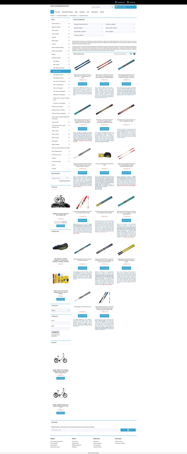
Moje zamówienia (98, 443)
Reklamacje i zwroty (55, 446)
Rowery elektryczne (56, 23)
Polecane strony (118, 441)
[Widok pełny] (134, 54)
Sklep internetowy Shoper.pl (93, 452)
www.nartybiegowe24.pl (59, 6)
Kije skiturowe (55, 141)
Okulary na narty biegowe (57, 106)
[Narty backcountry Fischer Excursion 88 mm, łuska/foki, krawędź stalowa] (104, 202)
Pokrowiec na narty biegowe (59, 103)
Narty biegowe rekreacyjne (58, 67)
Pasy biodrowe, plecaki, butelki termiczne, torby (58, 126)
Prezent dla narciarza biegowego (59, 113)
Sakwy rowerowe (55, 33)
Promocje (54, 168)
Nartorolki (54, 37)
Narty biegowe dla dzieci (58, 77)
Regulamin (74, 446)
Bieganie (54, 54)
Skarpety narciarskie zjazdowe (58, 110)
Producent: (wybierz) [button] (110, 24)
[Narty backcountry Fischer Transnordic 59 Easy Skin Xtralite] (82, 250)
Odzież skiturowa (55, 134)
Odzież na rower (55, 137)
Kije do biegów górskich (57, 151)
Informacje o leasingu (120, 443)
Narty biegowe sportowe (58, 74)
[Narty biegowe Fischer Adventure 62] (82, 297)
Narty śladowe (56, 64)
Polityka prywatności (76, 445)
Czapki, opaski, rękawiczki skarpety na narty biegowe (60, 117)
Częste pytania (75, 443)
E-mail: (52, 320)
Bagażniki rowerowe (56, 27)
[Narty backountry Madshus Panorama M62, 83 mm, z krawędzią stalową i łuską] (82, 66)
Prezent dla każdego (56, 161)
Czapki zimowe (55, 122)
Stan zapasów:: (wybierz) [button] (80, 31)
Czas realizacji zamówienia (56, 441)
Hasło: (52, 326)
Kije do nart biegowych (58, 88)
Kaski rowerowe (55, 30)
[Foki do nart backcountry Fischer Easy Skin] (104, 154)
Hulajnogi (54, 158)
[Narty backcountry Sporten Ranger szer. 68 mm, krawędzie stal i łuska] (126, 110)
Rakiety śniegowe (55, 144)
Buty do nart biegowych (58, 84)
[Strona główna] (52, 12)
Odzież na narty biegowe (57, 51)
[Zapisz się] (128, 430)
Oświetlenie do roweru (56, 154)
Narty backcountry (57, 71)
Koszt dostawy (53, 445)
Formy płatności (54, 443)
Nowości (53, 165)
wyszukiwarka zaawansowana (64, 180)
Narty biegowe (56, 61)
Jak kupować (75, 441)
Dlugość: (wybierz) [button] (78, 27)
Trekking (54, 44)
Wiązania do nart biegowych (59, 94)
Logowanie (96, 441)
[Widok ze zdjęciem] (131, 54)
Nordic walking (55, 40)
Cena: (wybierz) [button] (109, 31)
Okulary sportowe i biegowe (57, 47)
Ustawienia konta (97, 446)
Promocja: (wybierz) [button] (78, 35)
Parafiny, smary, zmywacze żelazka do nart (61, 99)
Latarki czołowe (55, 130)
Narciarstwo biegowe (56, 57)
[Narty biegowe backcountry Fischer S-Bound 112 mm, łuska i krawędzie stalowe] (126, 250)
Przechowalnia (97, 445)
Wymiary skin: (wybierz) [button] (111, 27)
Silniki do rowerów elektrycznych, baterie (60, 147)
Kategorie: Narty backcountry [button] (81, 24)
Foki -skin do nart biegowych (59, 81)
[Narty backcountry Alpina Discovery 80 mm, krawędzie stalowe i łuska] (82, 202)
